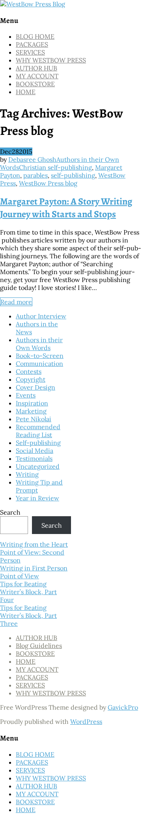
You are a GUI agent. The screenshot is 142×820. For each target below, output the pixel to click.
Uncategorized (38, 466)
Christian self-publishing (55, 167)
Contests (28, 371)
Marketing (31, 411)
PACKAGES (32, 44)
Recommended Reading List (38, 431)
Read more (16, 302)
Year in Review (37, 498)
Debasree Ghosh (32, 159)
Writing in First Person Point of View (33, 572)
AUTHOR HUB (36, 68)
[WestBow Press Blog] (32, 4)
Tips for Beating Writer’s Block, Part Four (28, 592)
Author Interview (41, 316)
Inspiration (32, 403)
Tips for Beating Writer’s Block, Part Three (28, 615)
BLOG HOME (35, 36)
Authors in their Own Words (39, 344)
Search (10, 512)
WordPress (86, 721)
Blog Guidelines (39, 646)
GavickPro (123, 707)
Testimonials (34, 458)
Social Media (34, 451)
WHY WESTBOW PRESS (51, 60)
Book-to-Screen (40, 356)
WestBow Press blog (48, 183)
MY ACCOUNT (37, 76)
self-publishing (73, 175)
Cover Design (35, 387)
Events (26, 395)
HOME (26, 92)
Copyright (30, 379)
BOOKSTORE (35, 84)
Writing (27, 474)
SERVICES (30, 52)
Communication (39, 363)
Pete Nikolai (33, 419)
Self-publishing (38, 443)
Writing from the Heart (34, 544)
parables (35, 175)
